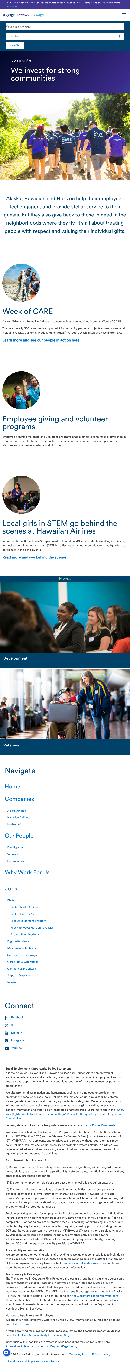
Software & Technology (22, 955)
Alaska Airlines (16, 811)
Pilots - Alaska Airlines (24, 907)
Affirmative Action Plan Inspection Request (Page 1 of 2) (41, 1346)
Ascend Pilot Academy (25, 935)
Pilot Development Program (28, 921)
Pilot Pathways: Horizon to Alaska (31, 928)
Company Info (78, 1355)
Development (16, 848)
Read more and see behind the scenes (34, 557)
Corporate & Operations (22, 962)
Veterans (13, 854)
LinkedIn (16, 1033)
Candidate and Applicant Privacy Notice (34, 1361)
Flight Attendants (18, 942)
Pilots (10, 901)
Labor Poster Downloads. (100, 1125)
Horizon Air (14, 825)
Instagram (17, 1041)
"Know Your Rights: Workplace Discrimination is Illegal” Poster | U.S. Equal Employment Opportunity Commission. (65, 1114)
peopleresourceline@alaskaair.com (84, 1263)
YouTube (16, 1048)
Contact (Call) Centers (21, 969)
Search (14, 45)
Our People (19, 836)
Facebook (17, 1018)
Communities (15, 861)
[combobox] (65, 26)
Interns (11, 983)
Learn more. (12, 6)
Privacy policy (101, 1355)
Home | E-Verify (23, 1324)
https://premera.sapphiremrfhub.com (94, 1296)
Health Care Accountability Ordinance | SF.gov (43, 1335)
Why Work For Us (27, 873)
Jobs (11, 889)
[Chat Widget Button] (6, 1352)
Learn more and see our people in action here (40, 340)
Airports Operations (20, 976)
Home (12, 787)
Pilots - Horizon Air (22, 914)
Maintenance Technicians (23, 948)
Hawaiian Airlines (18, 818)
